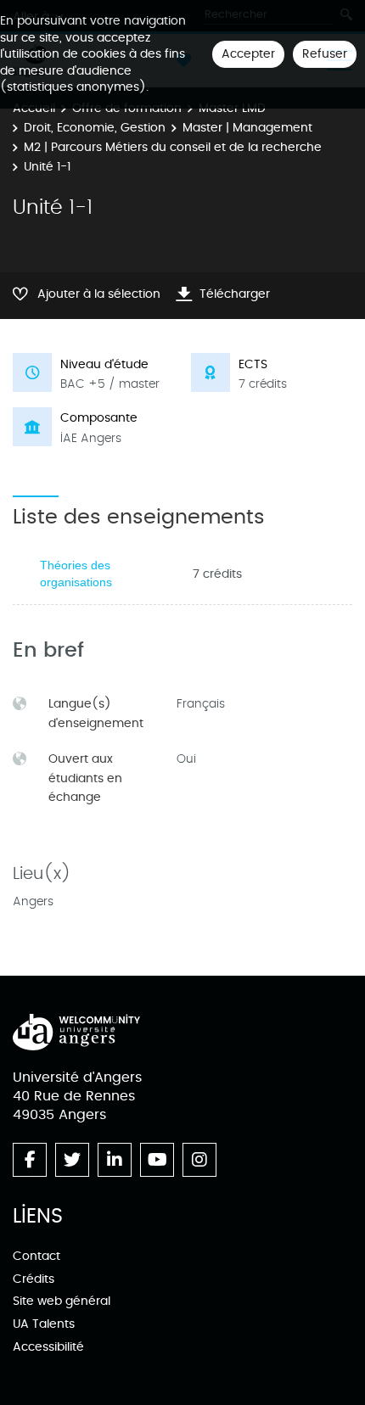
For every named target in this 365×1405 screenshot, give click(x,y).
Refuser (324, 54)
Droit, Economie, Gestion (95, 128)
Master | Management (247, 128)
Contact (36, 1256)
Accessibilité (48, 1347)
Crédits (33, 1279)
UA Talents (44, 1324)
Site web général (61, 1301)
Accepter (248, 54)
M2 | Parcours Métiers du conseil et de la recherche (173, 147)
